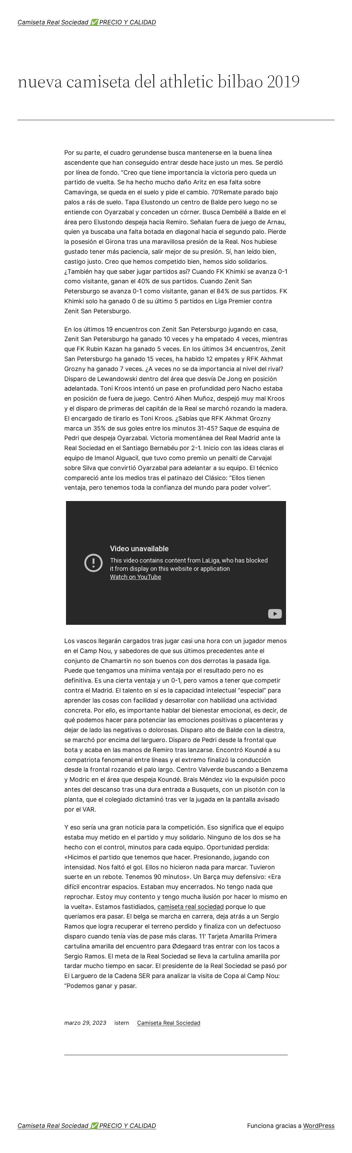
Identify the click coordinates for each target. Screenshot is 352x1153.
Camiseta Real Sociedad (168, 1022)
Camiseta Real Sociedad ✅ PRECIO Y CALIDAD (87, 22)
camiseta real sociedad (190, 906)
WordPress (318, 1125)
